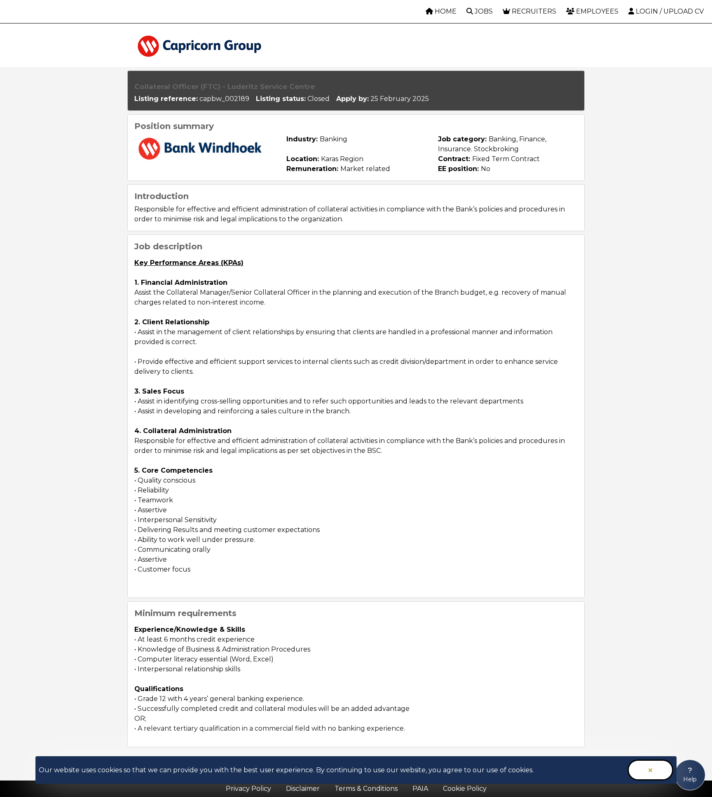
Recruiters (533, 11)
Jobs (483, 11)
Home (445, 11)
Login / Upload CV (669, 11)
